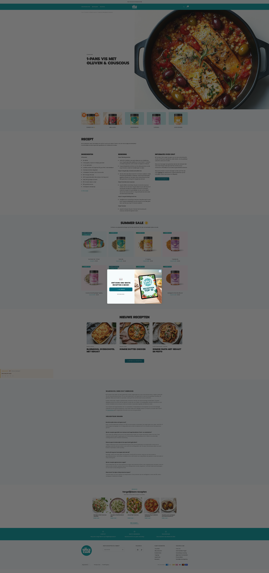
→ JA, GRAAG (121, 289)
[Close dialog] (160, 271)
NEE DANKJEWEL (120, 294)
